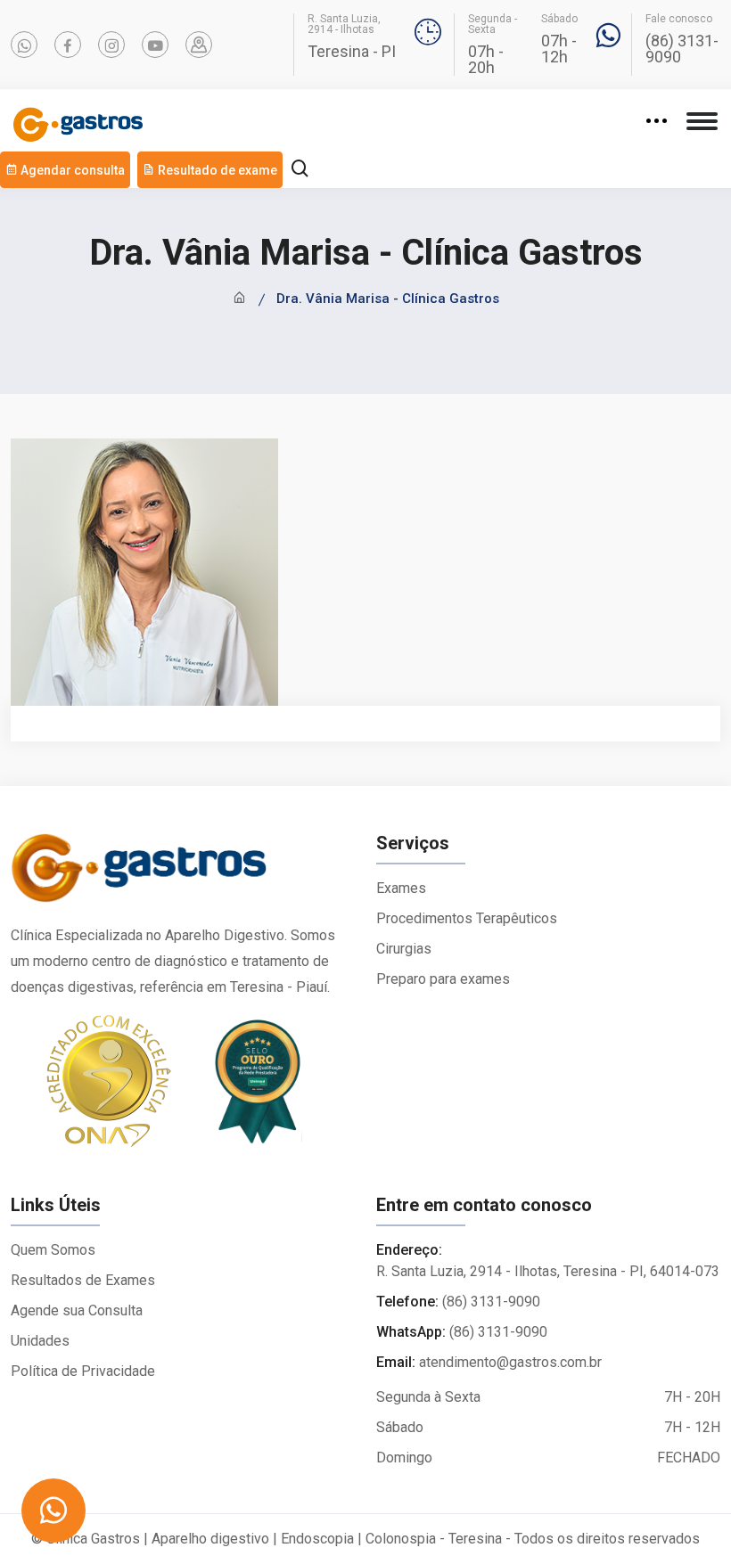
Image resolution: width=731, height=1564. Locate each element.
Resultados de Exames (83, 1280)
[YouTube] (155, 44)
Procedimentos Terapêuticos (466, 918)
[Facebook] (67, 44)
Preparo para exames (443, 978)
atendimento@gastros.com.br (510, 1362)
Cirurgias (403, 948)
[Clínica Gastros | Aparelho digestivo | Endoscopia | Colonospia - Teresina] (183, 877)
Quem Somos (53, 1249)
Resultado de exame (216, 170)
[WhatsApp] (24, 44)
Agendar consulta (71, 170)
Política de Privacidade (83, 1371)
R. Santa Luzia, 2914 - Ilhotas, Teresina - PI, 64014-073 (547, 1271)
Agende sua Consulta (77, 1310)
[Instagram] (111, 44)
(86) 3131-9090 (682, 49)
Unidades (40, 1340)
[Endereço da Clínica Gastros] (198, 44)
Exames (401, 888)
